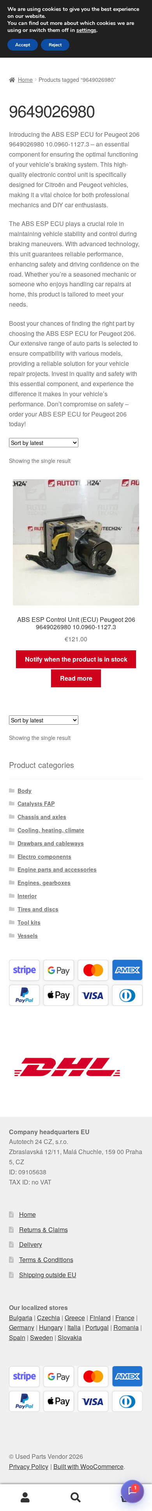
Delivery (30, 1244)
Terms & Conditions (46, 1259)
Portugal (97, 1327)
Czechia (48, 1317)
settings (86, 30)
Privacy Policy (28, 1466)
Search (76, 1498)
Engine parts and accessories (57, 869)
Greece (75, 1317)
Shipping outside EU (47, 1274)
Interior (27, 896)
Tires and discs (38, 909)
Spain (17, 1337)
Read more (76, 678)
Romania (126, 1327)
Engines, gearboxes (44, 882)
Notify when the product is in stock (76, 659)
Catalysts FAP (36, 803)
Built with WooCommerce (88, 1466)
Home (25, 79)
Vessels (28, 935)
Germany (21, 1327)
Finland (100, 1317)
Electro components (44, 856)
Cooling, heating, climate (51, 830)
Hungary (51, 1327)
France (124, 1317)
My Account (25, 1498)
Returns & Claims (43, 1229)
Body (25, 790)
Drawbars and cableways (51, 843)
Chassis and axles (42, 817)
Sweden (41, 1337)
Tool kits (29, 922)
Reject (55, 45)
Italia (74, 1327)
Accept (22, 45)
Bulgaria (20, 1317)
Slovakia (70, 1337)
